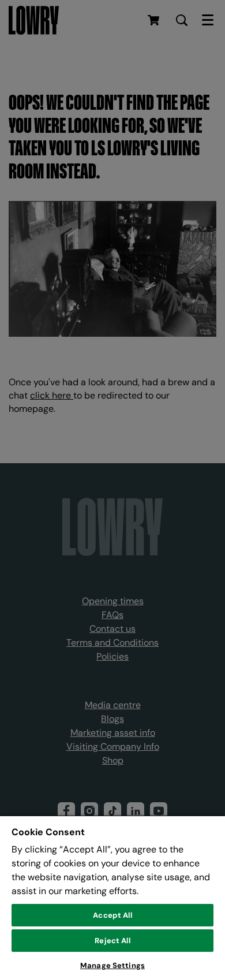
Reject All (112, 941)
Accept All (112, 915)
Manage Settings (112, 965)
